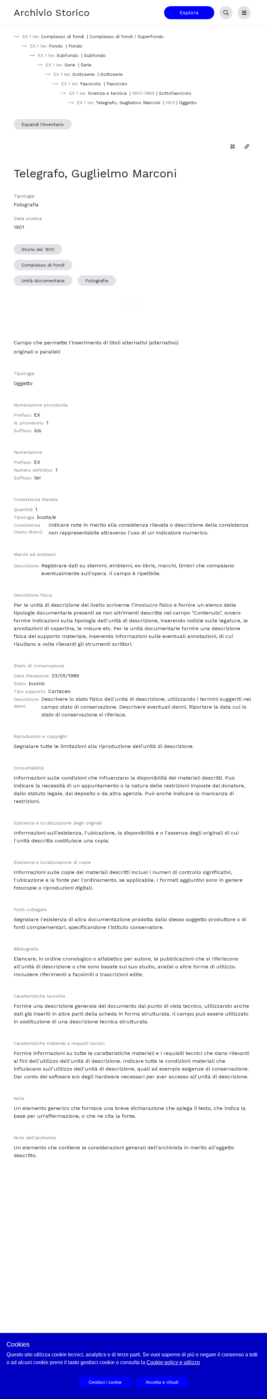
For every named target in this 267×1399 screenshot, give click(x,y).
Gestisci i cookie (105, 1382)
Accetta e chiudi (162, 1382)
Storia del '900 (37, 249)
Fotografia (96, 280)
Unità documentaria (42, 280)
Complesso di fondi (42, 265)
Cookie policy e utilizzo (173, 1362)
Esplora (189, 12)
